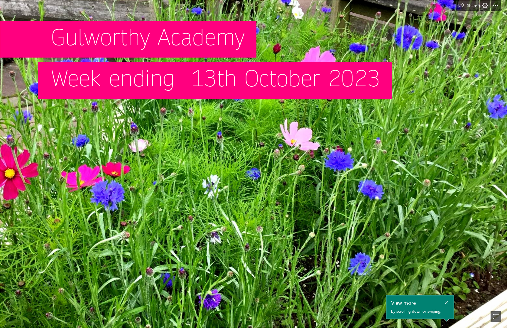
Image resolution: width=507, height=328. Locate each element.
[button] (467, 5)
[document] (253, 164)
